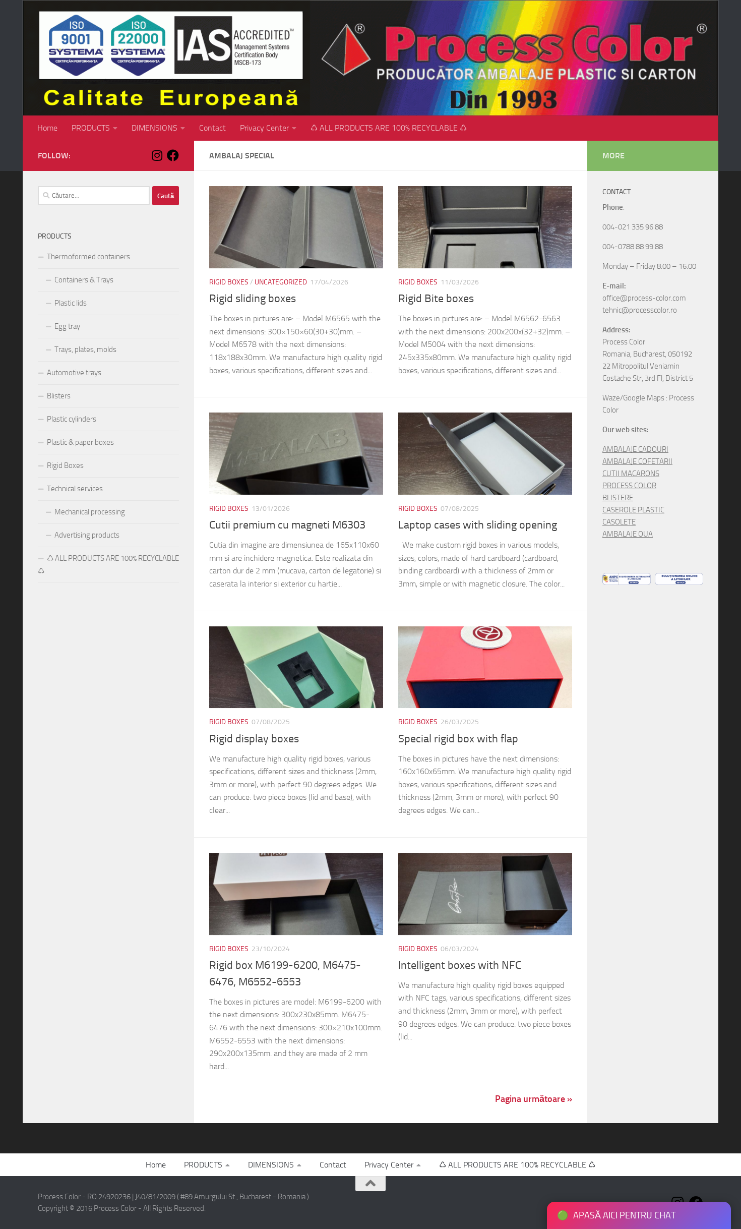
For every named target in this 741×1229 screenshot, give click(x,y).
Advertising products (86, 535)
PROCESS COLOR (629, 485)
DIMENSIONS (154, 128)
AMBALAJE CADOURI (635, 449)
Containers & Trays (83, 279)
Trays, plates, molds (85, 349)
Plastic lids (70, 303)
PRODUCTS (91, 128)
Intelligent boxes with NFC (459, 965)
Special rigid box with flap (458, 738)
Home (47, 128)
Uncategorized (281, 282)
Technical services (75, 488)
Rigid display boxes (254, 738)
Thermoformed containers (88, 256)
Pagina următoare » (533, 1098)
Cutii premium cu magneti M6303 (287, 525)
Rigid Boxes (229, 282)
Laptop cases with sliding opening (477, 525)
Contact (212, 128)
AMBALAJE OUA (627, 534)
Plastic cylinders (71, 419)
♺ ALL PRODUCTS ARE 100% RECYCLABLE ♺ (389, 128)
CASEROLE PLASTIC (633, 509)
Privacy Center (264, 128)
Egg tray (67, 326)
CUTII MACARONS (630, 473)
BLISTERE (617, 497)
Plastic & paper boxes (80, 442)
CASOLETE (619, 521)
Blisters (59, 395)
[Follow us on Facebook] (173, 155)
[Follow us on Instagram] (157, 155)
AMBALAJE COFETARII (637, 461)
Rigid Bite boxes (436, 298)
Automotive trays (74, 372)
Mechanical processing (89, 511)
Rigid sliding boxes (252, 298)
